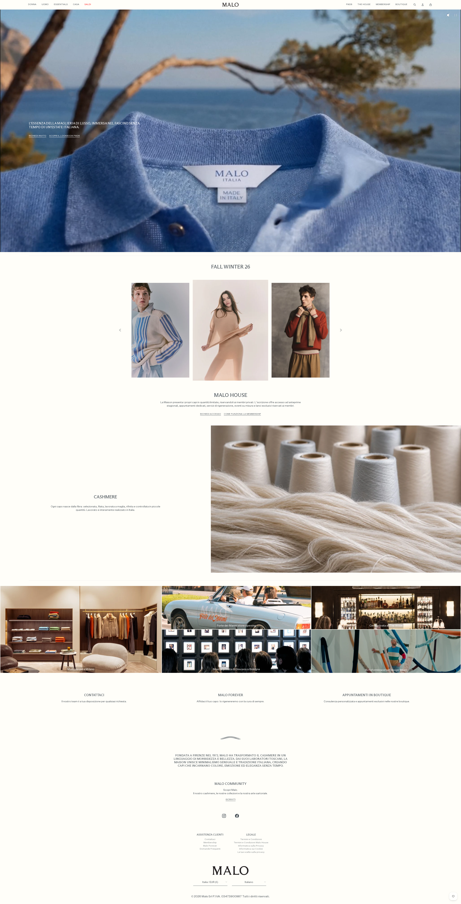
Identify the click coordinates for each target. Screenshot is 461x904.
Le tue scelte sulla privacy (251, 852)
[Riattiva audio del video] (448, 15)
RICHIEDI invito (37, 136)
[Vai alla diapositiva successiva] (341, 330)
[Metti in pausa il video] (456, 15)
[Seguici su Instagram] (224, 816)
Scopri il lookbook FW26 (64, 136)
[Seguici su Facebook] (237, 816)
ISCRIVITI (231, 800)
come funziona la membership (242, 414)
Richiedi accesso (210, 414)
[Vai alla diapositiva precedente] (120, 330)
